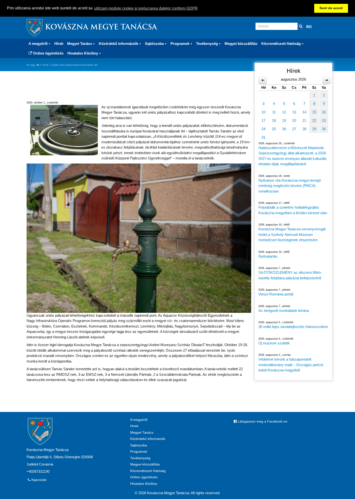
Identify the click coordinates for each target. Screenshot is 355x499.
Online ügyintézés (48, 53)
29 (314, 129)
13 (294, 112)
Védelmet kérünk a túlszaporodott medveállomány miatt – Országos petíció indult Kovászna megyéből (290, 364)
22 (314, 120)
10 (263, 112)
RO (309, 27)
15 (314, 112)
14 (304, 112)
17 (263, 120)
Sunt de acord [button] (331, 8)
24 (263, 129)
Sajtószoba (138, 445)
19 (284, 120)
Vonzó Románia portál (275, 294)
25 (274, 129)
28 (304, 129)
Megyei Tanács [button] (80, 43)
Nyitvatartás (267, 256)
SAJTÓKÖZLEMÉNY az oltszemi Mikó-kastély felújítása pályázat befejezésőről (290, 275)
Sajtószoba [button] (155, 43)
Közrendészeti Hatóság (148, 471)
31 (263, 137)
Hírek (58, 43)
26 (284, 129)
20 (294, 120)
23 (324, 120)
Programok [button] (180, 43)
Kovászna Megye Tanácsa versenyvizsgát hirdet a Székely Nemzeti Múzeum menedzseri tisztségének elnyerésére (292, 234)
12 (284, 112)
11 (274, 112)
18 (274, 120)
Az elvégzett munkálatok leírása (283, 310)
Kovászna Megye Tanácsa (101, 27)
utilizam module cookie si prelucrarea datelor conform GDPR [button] (146, 8)
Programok (138, 451)
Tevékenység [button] (207, 43)
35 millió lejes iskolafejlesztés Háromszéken (293, 327)
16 (324, 112)
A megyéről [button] (38, 43)
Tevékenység (140, 458)
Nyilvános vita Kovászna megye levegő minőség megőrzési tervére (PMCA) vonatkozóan (289, 185)
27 (294, 129)
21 (304, 120)
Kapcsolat (38, 480)
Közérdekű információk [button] (119, 43)
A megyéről (138, 420)
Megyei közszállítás (241, 43)
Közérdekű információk (147, 439)
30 (324, 129)
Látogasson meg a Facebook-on (262, 421)
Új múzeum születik (274, 343)
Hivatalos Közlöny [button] (83, 53)
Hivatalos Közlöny (143, 483)
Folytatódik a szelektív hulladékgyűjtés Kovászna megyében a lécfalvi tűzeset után (292, 210)
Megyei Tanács (141, 432)
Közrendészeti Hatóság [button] (281, 43)
